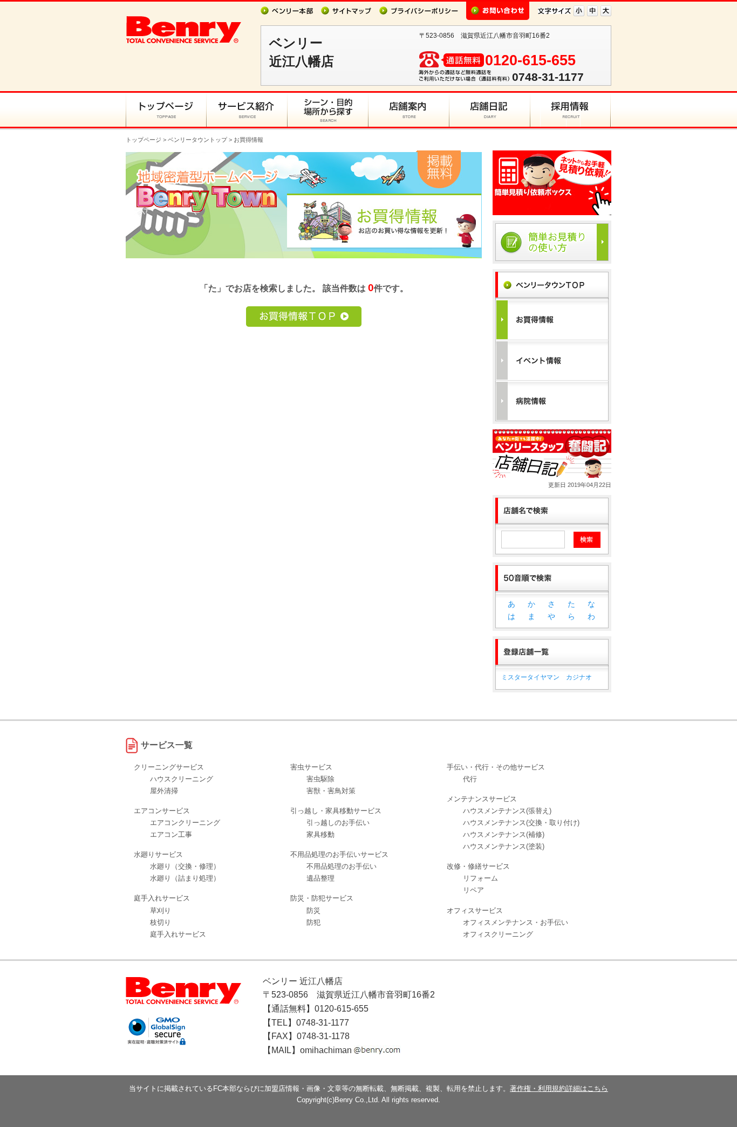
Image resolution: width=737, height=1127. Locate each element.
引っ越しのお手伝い (338, 823)
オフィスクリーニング (498, 934)
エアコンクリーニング (185, 823)
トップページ (143, 139)
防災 (313, 910)
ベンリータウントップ (197, 139)
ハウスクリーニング (181, 779)
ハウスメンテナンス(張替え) (507, 811)
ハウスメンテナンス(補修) (503, 834)
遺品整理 (320, 878)
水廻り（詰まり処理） (185, 878)
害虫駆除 (320, 779)
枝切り (160, 922)
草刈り (160, 910)
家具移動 (320, 834)
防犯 (313, 922)
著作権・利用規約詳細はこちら (559, 1088)
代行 (470, 779)
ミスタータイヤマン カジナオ (546, 677)
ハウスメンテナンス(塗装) (503, 846)
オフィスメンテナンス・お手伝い (515, 922)
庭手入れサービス (178, 934)
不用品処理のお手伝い (341, 866)
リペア (473, 890)
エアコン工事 (171, 834)
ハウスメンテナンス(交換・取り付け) (521, 823)
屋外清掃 (164, 791)
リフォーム (480, 878)
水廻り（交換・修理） (185, 866)
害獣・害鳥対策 (331, 791)
